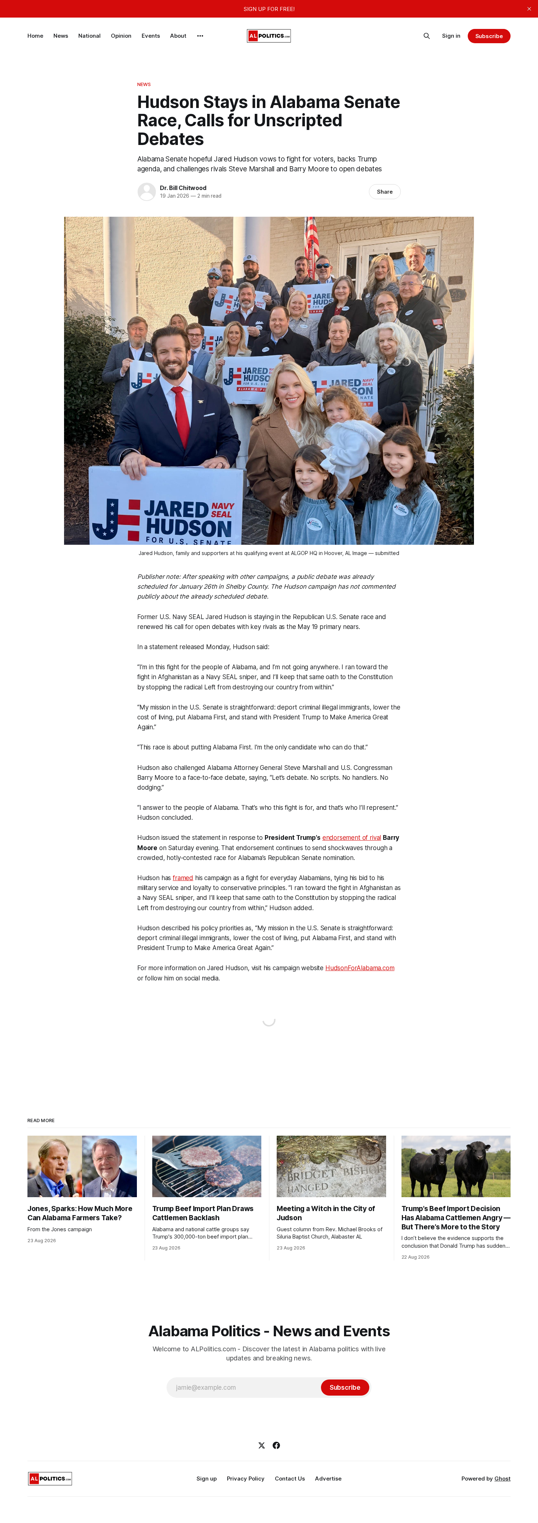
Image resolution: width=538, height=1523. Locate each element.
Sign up (207, 1478)
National (89, 35)
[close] (529, 9)
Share (385, 191)
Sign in (451, 35)
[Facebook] (276, 1445)
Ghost (502, 1478)
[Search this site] (427, 36)
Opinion (121, 35)
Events (151, 35)
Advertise (328, 1478)
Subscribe (489, 36)
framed (183, 878)
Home (35, 35)
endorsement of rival (351, 837)
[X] (261, 1445)
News (60, 35)
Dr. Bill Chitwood (183, 187)
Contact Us (290, 1478)
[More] (200, 36)
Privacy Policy (246, 1478)
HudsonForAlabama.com (360, 968)
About (178, 35)
